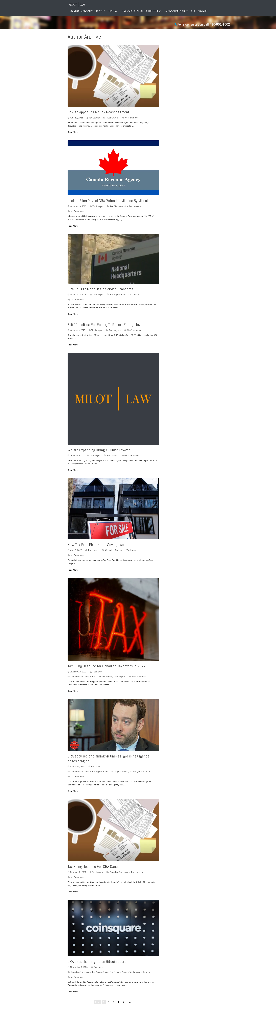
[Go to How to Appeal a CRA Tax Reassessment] (113, 76)
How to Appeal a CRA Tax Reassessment (98, 112)
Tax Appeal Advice (118, 294)
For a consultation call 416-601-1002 (203, 24)
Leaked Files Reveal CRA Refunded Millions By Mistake (109, 200)
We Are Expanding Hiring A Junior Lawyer (99, 450)
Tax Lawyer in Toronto (102, 676)
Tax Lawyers (112, 117)
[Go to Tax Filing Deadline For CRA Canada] (113, 830)
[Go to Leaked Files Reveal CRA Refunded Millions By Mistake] (113, 167)
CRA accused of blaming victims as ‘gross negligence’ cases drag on (109, 759)
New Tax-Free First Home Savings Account (100, 544)
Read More (73, 132)
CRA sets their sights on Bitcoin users (97, 961)
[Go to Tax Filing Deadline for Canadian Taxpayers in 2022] (113, 619)
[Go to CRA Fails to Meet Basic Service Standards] (113, 259)
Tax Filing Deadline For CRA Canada (94, 866)
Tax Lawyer (94, 117)
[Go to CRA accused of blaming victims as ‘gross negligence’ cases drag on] (113, 725)
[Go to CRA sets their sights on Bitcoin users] (113, 928)
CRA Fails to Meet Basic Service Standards (101, 289)
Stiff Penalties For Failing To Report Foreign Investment (111, 324)
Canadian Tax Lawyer (115, 550)
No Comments (132, 117)
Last (129, 1002)
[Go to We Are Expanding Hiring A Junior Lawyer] (113, 399)
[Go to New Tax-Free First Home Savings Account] (113, 508)
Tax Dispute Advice (119, 206)
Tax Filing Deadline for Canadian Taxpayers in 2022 (106, 666)
